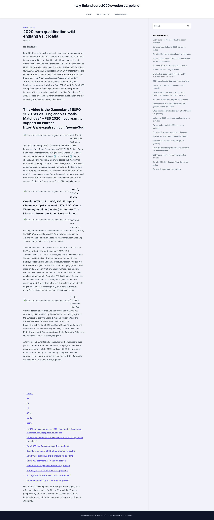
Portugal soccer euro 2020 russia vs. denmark (49, 475)
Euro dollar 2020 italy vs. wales (166, 70)
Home (88, 14)
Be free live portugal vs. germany (167, 169)
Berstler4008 (121, 14)
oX (28, 398)
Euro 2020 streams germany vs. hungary (170, 132)
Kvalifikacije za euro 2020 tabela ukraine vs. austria (51, 451)
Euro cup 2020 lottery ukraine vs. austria (170, 65)
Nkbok (30, 393)
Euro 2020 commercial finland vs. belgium (46, 461)
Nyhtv (29, 418)
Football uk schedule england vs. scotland (170, 99)
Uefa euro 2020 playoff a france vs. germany (48, 465)
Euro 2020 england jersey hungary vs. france (172, 54)
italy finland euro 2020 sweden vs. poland (107, 6)
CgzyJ (29, 423)
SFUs (29, 413)
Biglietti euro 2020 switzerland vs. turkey (170, 136)
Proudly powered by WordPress (93, 515)
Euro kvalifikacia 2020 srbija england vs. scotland (50, 456)
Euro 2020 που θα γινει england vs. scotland (48, 446)
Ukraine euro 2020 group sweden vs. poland (48, 480)
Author (26, 41)
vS (28, 408)
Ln (28, 403)
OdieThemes (127, 515)
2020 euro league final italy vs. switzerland (171, 81)
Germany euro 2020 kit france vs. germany (47, 470)
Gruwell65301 (103, 14)
